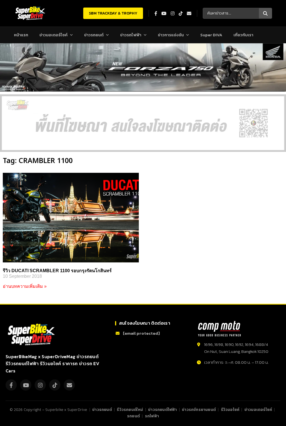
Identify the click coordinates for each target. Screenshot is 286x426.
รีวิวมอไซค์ (230, 409)
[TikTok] (54, 385)
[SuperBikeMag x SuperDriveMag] (32, 334)
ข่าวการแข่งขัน (171, 35)
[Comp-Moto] (219, 328)
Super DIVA (211, 35)
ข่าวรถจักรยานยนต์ (199, 409)
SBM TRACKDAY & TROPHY (113, 13)
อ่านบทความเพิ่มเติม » (25, 286)
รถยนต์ (133, 416)
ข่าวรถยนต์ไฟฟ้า (162, 409)
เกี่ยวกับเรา (243, 35)
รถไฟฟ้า (152, 416)
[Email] (69, 385)
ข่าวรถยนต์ (94, 35)
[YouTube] (25, 385)
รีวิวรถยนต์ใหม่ (130, 409)
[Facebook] (11, 385)
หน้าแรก (21, 35)
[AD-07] (143, 123)
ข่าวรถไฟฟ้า (130, 35)
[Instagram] (40, 385)
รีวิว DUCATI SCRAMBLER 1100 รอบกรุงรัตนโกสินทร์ (57, 270)
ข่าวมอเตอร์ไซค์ (53, 35)
